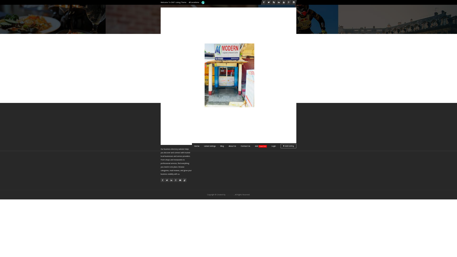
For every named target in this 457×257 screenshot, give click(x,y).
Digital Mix (230, 194)
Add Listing (289, 146)
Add (260, 146)
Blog (222, 146)
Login (274, 146)
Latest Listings (210, 146)
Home (196, 146)
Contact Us (245, 146)
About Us (232, 146)
